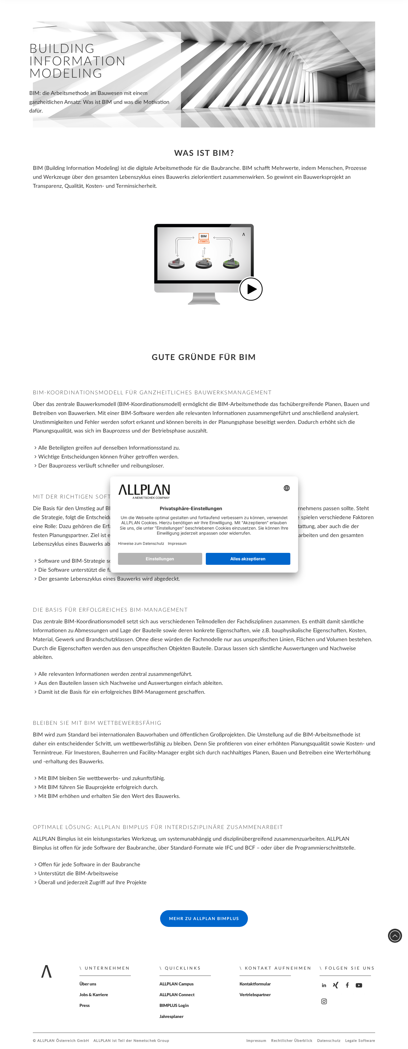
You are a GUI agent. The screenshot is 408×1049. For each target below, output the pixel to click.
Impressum (256, 1040)
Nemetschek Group (151, 1040)
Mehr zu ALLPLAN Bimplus (204, 919)
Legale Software (360, 1040)
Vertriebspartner (255, 995)
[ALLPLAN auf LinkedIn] (325, 990)
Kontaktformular (255, 984)
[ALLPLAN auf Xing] (336, 990)
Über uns (87, 984)
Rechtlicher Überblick (291, 1040)
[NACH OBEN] (395, 936)
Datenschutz (329, 1040)
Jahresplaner (171, 1017)
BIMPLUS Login (174, 1006)
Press (84, 1006)
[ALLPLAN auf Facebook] (348, 990)
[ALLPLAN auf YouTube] (360, 990)
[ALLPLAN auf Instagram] (325, 1007)
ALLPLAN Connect (176, 995)
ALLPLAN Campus (176, 984)
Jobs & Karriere (93, 995)
